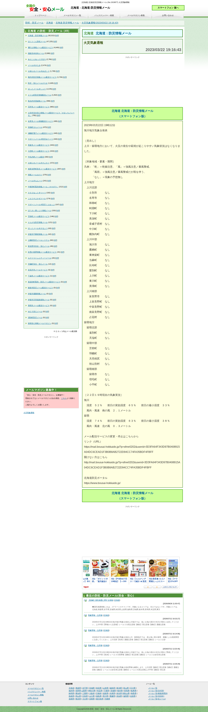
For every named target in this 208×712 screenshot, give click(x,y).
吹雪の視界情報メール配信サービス (42, 252)
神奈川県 (91, 691)
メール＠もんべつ (35, 181)
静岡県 (71, 693)
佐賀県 (133, 696)
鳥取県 (133, 693)
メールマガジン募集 (136, 15)
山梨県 (84, 691)
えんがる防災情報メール (38, 222)
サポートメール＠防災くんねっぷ (41, 205)
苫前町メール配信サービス (38, 216)
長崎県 (71, 699)
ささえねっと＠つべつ (37, 193)
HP (57, 35)
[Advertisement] (132, 82)
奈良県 (119, 693)
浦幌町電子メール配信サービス (40, 133)
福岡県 (126, 696)
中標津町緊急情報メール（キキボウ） (43, 187)
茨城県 (113, 691)
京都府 (98, 693)
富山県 (126, 688)
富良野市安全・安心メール (38, 246)
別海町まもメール (35, 127)
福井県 (71, 691)
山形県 (105, 688)
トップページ (40, 15)
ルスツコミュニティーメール (39, 258)
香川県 (105, 696)
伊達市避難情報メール (37, 294)
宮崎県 (92, 699)
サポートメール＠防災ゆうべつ (40, 139)
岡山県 (78, 696)
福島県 (112, 688)
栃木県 (120, 691)
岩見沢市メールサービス (38, 270)
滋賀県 (105, 693)
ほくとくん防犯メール (37, 41)
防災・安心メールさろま (38, 83)
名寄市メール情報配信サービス (40, 121)
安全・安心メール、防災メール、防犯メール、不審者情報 (46, 8)
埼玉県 (99, 691)
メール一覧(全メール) (157, 699)
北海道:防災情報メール (67, 22)
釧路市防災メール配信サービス (40, 288)
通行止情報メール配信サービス (40, 47)
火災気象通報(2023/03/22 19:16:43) (100, 22)
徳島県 (98, 696)
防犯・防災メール (34, 22)
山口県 (92, 696)
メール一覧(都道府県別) (158, 693)
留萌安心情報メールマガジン (39, 323)
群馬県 (127, 691)
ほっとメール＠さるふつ (38, 228)
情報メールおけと (35, 175)
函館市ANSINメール (36, 53)
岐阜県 (133, 691)
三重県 (85, 693)
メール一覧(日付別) (156, 691)
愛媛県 (112, 696)
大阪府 (92, 693)
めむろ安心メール (35, 311)
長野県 (78, 691)
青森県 (78, 688)
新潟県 (119, 688)
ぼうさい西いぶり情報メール (39, 211)
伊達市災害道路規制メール (38, 300)
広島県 (85, 696)
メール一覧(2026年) (156, 696)
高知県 (119, 696)
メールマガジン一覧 (72, 15)
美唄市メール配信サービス (38, 305)
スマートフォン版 (35, 701)
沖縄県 (107, 699)
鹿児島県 (99, 699)
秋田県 (98, 688)
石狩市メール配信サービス (38, 107)
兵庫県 (112, 693)
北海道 (49, 22)
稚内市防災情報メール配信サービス (42, 77)
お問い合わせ (168, 15)
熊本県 (78, 699)
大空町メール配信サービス (38, 151)
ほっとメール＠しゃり (37, 89)
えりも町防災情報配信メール (39, 95)
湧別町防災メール (35, 317)
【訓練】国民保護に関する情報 (100, 600)
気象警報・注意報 (95, 615)
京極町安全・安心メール (38, 264)
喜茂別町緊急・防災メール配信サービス (44, 282)
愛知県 (78, 693)
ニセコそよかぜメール (37, 199)
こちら (63, 398)
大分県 (85, 699)
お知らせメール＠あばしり (38, 71)
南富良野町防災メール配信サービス (42, 169)
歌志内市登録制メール (37, 101)
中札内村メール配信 (36, 157)
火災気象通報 (29, 413)
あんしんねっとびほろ (37, 59)
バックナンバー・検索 (104, 15)
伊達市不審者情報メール (38, 234)
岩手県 (85, 688)
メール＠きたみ (34, 65)
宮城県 (92, 688)
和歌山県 (126, 693)
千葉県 (106, 691)
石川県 (133, 688)
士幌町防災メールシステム (38, 240)
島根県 (71, 696)
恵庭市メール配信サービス (38, 145)
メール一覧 (152, 688)
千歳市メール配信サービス (38, 276)
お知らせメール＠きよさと (38, 163)
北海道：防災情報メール (113, 33)
